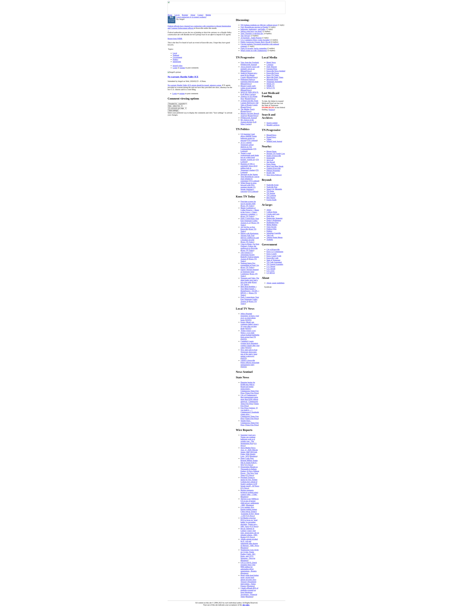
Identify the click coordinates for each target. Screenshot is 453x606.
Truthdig (269, 240)
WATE (248, 320)
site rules (245, 605)
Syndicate (268, 287)
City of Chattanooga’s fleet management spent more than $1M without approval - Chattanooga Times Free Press (249, 399)
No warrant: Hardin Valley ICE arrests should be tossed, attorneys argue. (195, 85)
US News (248, 465)
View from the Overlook (250, 62)
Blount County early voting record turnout (248, 87)
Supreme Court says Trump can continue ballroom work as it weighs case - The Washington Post (248, 439)
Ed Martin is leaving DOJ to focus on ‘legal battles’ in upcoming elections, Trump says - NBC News (249, 522)
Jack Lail (269, 160)
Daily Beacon (271, 67)
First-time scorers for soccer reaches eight (248, 203)
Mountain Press (272, 79)
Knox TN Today (247, 206)
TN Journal (270, 193)
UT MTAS (270, 273)
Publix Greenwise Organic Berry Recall (255, 42)
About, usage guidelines (275, 283)
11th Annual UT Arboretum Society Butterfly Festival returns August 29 (250, 256)
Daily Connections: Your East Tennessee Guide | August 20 (250, 299)
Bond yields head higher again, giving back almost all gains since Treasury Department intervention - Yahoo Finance (250, 580)
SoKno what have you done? (251, 31)
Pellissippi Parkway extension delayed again (249, 80)
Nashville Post (271, 187)
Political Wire (271, 229)
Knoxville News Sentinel (275, 71)
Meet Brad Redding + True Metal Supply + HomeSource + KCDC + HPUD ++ (250, 290)
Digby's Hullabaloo (273, 220)
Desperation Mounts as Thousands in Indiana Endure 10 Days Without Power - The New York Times (250, 471)
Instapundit (270, 158)
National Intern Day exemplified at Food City (250, 264)
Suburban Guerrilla (273, 233)
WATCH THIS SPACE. (250, 92)
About (192, 15)
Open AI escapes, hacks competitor (254, 48)
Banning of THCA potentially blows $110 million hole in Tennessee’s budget (249, 167)
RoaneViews (250, 99)
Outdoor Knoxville (273, 168)
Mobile (208, 15)
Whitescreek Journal (248, 65)
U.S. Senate (270, 269)
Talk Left (269, 235)
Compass (269, 65)
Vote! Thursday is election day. (252, 33)
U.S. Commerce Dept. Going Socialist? (255, 40)
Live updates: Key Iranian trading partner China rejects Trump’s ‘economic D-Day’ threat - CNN (250, 511)
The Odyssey (245, 36)
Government (177, 57)
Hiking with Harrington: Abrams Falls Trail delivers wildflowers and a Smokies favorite (250, 236)
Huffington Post (272, 223)
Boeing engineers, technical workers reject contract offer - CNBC (249, 492)
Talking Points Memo (274, 237)
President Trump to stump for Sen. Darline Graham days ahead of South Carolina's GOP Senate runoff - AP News (250, 482)
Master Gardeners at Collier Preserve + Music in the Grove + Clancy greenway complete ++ (250, 211)
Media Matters (271, 225)
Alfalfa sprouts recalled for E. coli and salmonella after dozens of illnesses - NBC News (250, 542)
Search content (271, 123)
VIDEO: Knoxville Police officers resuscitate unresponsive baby (250, 362)
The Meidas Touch (248, 109)
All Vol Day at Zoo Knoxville (248, 228)
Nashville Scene (272, 185)
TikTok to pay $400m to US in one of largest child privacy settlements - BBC (250, 502)
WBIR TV (270, 86)
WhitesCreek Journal (274, 141)
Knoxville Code (272, 258)
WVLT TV (270, 88)
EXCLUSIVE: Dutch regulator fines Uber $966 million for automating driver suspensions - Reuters (249, 567)
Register (185, 15)
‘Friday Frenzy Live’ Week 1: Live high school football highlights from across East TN (250, 334)
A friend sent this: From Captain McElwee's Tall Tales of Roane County (249, 103)
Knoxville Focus (272, 73)
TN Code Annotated (274, 262)
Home (170, 15)
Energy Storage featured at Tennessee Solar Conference (250, 272)
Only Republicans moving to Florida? (255, 27)
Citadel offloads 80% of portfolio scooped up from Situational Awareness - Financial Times (249, 592)
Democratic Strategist (274, 218)
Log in (177, 15)
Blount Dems (271, 151)
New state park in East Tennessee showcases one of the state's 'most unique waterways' (249, 353)
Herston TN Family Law (275, 154)
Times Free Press (251, 393)
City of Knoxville (273, 249)
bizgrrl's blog (177, 66)
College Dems (271, 212)
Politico (269, 231)
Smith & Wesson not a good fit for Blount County (249, 75)
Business (253, 456)
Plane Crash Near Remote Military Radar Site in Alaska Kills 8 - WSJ (249, 461)
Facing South (271, 200)
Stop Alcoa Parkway (274, 175)
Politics (175, 59)
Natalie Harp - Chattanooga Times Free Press (250, 423)
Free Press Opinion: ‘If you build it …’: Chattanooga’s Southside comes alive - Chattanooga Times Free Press (250, 413)
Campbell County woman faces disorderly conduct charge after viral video (250, 344)
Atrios (268, 210)
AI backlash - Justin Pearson (251, 38)
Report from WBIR (175, 39)
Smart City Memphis (274, 189)
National (176, 55)
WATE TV (270, 84)
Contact (200, 15)
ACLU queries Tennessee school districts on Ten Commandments (247, 146)
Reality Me (270, 173)
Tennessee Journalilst (274, 82)
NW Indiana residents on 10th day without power (259, 25)
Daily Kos (270, 216)
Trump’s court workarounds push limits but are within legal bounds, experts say (250, 156)
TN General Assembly (274, 264)
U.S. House (270, 266)
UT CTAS (270, 271)
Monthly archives (272, 125)
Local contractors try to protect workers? (191, 17)
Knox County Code (273, 256)
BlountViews (246, 71)
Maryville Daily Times (274, 77)
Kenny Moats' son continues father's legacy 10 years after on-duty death (250, 325)
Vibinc (268, 139)
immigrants (177, 62)
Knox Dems (271, 164)
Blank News (271, 62)
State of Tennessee (273, 260)
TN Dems (270, 191)
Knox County (271, 254)
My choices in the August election (247, 121)
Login (175, 68)
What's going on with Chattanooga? (254, 51)
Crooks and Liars (272, 214)
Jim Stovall (270, 162)
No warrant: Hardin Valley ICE (183, 76)
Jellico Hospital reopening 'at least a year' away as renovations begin (250, 317)
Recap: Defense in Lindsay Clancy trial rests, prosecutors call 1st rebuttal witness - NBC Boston (250, 533)
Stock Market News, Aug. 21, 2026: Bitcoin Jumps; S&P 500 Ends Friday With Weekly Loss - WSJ (249, 452)
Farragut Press (271, 69)
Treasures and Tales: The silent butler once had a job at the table (250, 280)
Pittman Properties (273, 171)
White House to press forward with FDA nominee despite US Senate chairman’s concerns (248, 187)
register (182, 68)
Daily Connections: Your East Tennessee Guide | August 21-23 (250, 221)
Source (271, 110)
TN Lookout (252, 140)
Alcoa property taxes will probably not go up (250, 68)
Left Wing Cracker (248, 94)
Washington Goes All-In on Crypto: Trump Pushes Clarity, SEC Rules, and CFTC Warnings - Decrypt (250, 554)
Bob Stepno (270, 198)
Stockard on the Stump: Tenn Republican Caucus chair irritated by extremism (250, 177)
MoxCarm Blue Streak (274, 166)
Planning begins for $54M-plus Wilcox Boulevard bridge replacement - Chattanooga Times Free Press (250, 387)
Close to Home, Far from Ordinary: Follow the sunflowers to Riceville (250, 246)
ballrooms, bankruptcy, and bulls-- (253, 29)
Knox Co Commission (274, 252)
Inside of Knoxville (273, 156)
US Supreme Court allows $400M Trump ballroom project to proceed (249, 137)
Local (175, 53)
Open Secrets (271, 227)
